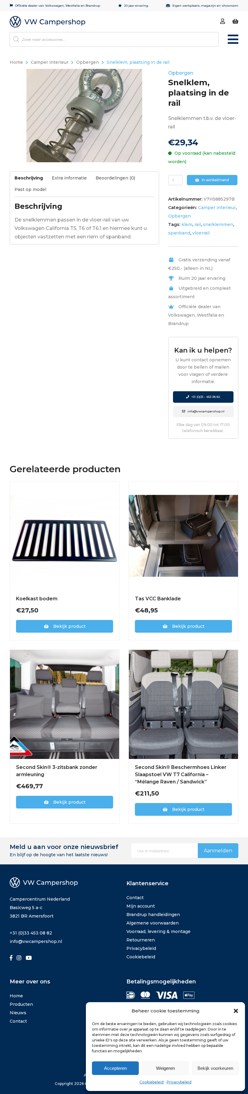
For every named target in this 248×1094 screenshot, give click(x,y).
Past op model (30, 189)
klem (186, 224)
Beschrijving (29, 178)
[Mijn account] (222, 21)
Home (16, 62)
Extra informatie (69, 178)
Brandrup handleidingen (153, 914)
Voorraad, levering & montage (158, 931)
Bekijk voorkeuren (215, 1068)
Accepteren (115, 1068)
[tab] (33, 179)
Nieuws (18, 1012)
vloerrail (201, 233)
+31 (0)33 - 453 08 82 (205, 397)
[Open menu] (233, 42)
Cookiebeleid (151, 1082)
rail (197, 224)
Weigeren (165, 1068)
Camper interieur (49, 62)
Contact (135, 897)
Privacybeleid (179, 1082)
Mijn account (140, 906)
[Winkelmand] (235, 21)
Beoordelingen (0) (115, 178)
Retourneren (140, 940)
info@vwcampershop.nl (205, 411)
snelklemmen (218, 224)
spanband (179, 233)
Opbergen (87, 62)
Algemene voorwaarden (152, 923)
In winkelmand (215, 180)
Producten (21, 1004)
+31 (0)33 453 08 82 (31, 933)
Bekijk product (69, 626)
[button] (236, 1011)
